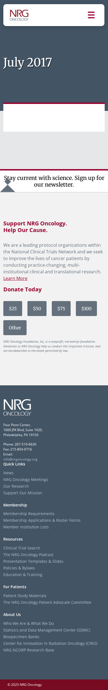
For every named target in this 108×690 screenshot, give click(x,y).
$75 (61, 308)
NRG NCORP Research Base (28, 650)
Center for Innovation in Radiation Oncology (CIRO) (50, 643)
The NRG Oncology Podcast (28, 554)
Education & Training (22, 574)
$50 (37, 308)
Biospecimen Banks (21, 636)
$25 (13, 308)
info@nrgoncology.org (20, 459)
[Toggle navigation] (96, 15)
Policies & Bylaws (19, 568)
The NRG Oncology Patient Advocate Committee (47, 602)
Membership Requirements (29, 513)
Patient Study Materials (25, 595)
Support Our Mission (22, 492)
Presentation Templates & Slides (33, 561)
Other (15, 327)
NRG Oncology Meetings (25, 479)
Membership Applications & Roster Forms (42, 520)
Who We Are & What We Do (28, 623)
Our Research (16, 486)
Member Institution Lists (26, 526)
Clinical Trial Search (21, 548)
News (8, 472)
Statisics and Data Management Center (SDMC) (46, 630)
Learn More (15, 278)
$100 (86, 308)
